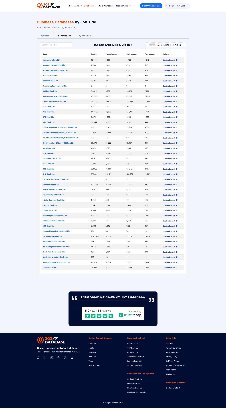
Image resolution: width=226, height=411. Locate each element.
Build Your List (105, 6)
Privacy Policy (171, 357)
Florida (91, 348)
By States (44, 36)
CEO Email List (132, 348)
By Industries (85, 36)
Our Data (169, 344)
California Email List (134, 379)
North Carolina (94, 365)
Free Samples (122, 6)
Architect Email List (134, 365)
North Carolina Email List (136, 392)
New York (92, 357)
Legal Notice (171, 370)
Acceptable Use (172, 352)
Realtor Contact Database (100, 338)
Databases (89, 6)
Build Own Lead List (151, 6)
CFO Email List (132, 352)
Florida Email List (133, 383)
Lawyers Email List (134, 361)
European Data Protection (176, 365)
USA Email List (132, 344)
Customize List (169, 60)
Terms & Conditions (173, 348)
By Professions (64, 36)
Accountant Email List (135, 357)
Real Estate (74, 6)
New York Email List (134, 388)
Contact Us (170, 374)
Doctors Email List (173, 388)
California (92, 344)
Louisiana (92, 352)
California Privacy (173, 361)
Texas (91, 361)
